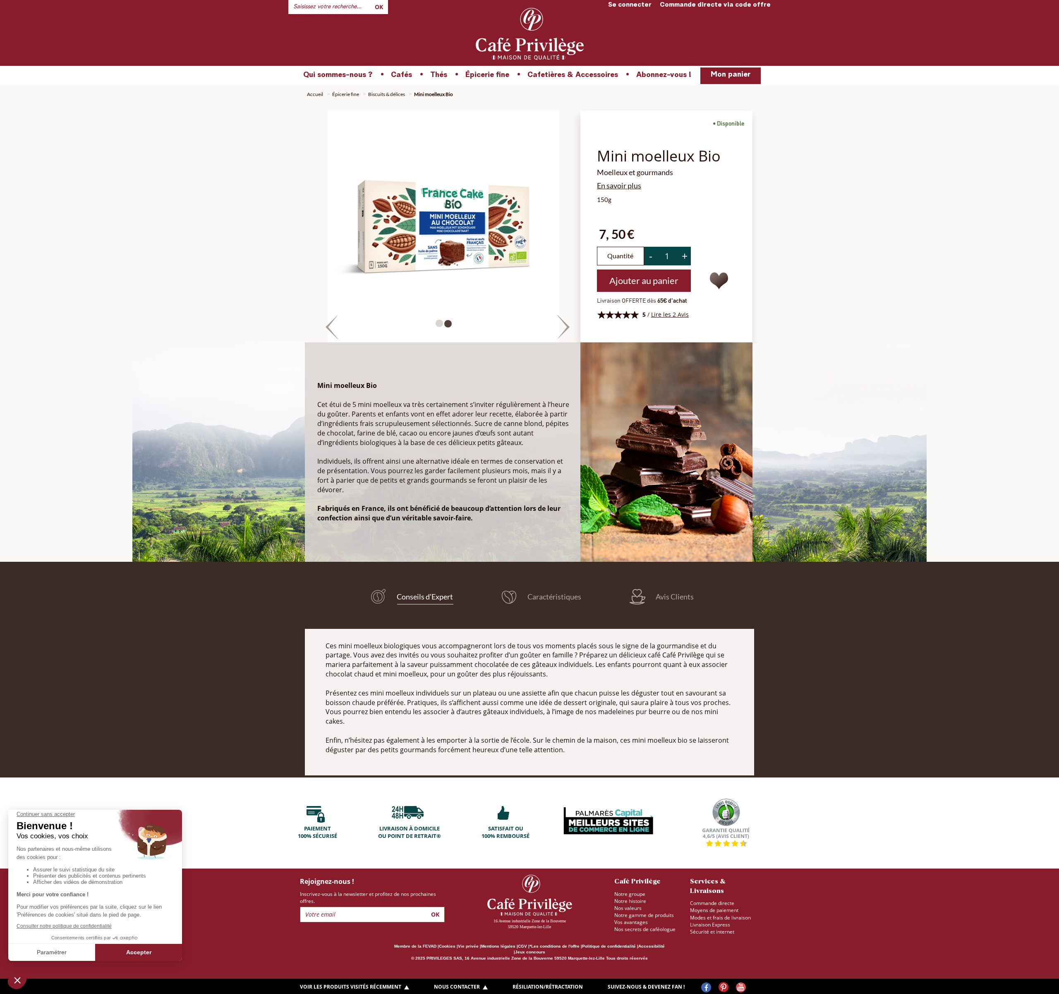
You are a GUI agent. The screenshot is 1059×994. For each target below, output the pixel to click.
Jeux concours (530, 952)
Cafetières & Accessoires (572, 75)
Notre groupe (629, 894)
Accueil (315, 94)
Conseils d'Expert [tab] (424, 596)
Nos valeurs (628, 908)
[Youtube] (741, 987)
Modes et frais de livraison (720, 917)
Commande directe (712, 903)
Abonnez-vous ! (663, 75)
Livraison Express (710, 924)
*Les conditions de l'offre (555, 946)
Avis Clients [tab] (674, 596)
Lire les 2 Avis (670, 314)
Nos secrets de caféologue (645, 929)
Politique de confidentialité (609, 946)
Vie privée (468, 946)
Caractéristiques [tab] (553, 596)
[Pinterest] (723, 988)
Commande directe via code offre (715, 5)
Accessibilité (651, 946)
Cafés (401, 75)
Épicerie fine (487, 75)
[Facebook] (706, 987)
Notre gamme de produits (644, 915)
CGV (522, 946)
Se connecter (630, 5)
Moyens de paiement (714, 910)
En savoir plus (619, 185)
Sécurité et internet (712, 931)
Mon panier (730, 74)
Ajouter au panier (643, 280)
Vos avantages (631, 922)
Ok (379, 7)
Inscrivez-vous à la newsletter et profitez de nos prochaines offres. (368, 898)
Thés (438, 75)
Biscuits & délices (386, 94)
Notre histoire (630, 901)
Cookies (447, 946)
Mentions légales (498, 946)
